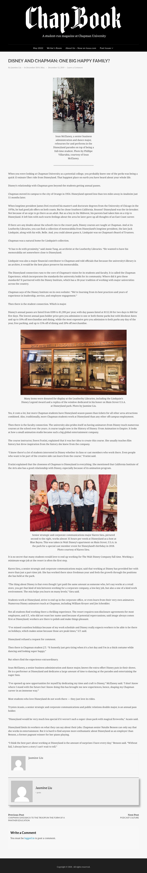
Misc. (42, 67)
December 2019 (33, 67)
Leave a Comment (75, 67)
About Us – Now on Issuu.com (81, 48)
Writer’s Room (54, 48)
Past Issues (105, 48)
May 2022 (38, 48)
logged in (29, 838)
